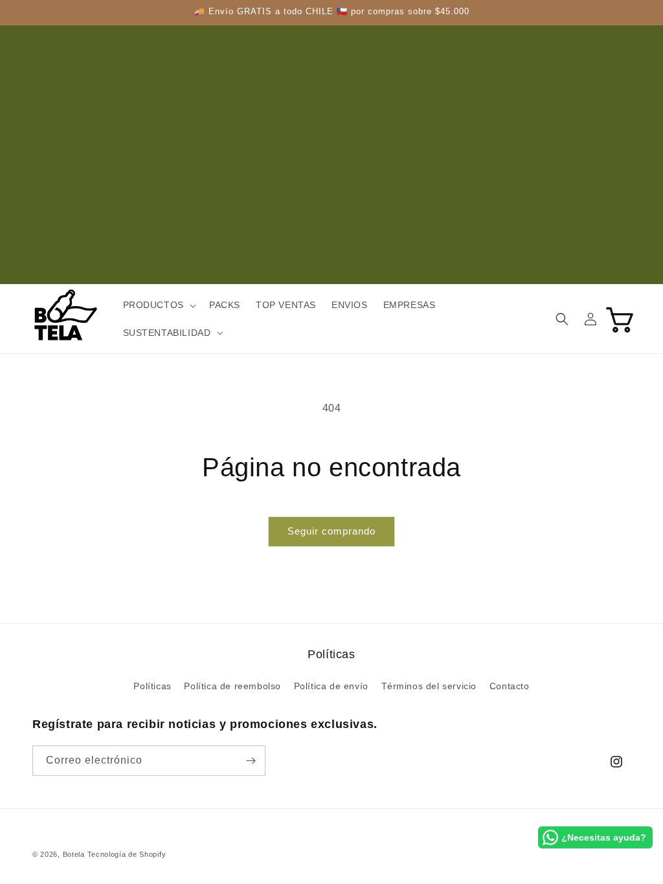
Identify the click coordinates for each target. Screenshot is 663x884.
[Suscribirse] (250, 761)
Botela (74, 854)
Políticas (152, 686)
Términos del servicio (429, 686)
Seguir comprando (331, 530)
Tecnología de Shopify (126, 854)
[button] (158, 304)
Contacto (509, 686)
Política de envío (331, 686)
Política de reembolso (232, 686)
